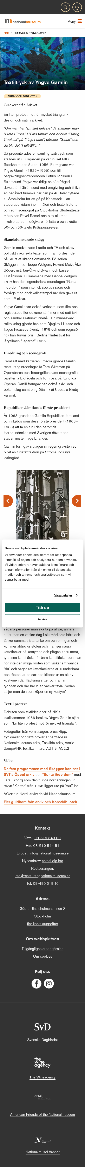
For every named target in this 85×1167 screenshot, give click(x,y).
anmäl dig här (52, 860)
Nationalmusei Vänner (43, 1151)
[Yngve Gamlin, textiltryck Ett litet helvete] (42, 498)
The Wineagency (42, 1077)
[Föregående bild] (8, 501)
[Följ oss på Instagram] (48, 984)
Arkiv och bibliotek (22, 96)
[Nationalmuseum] (24, 21)
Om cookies (42, 956)
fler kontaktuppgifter (42, 923)
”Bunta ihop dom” (57, 774)
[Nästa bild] (76, 501)
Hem (6, 32)
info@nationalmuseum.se (49, 853)
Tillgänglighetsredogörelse (42, 948)
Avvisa (42, 619)
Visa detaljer (63, 595)
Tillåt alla (42, 607)
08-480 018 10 (46, 883)
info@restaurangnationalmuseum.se (42, 875)
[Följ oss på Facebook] (36, 984)
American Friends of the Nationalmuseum (42, 1114)
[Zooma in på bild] (63, 535)
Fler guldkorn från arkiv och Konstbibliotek (40, 801)
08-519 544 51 (46, 845)
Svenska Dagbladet (42, 1039)
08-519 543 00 (47, 838)
